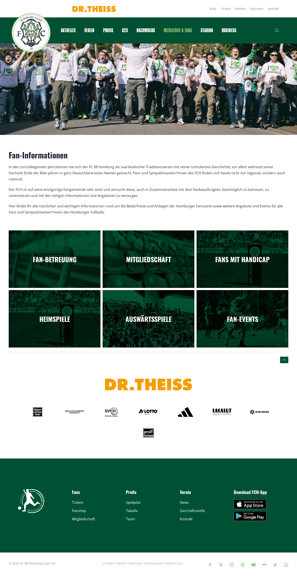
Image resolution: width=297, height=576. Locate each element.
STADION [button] (207, 30)
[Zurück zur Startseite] (31, 32)
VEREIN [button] (89, 30)
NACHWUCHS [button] (146, 30)
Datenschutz (174, 563)
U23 (125, 30)
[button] (277, 30)
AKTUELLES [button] (68, 30)
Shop (212, 9)
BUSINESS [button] (229, 30)
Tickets (226, 9)
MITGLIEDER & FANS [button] (178, 30)
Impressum (154, 563)
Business (257, 9)
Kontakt (273, 9)
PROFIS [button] (108, 30)
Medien (240, 9)
